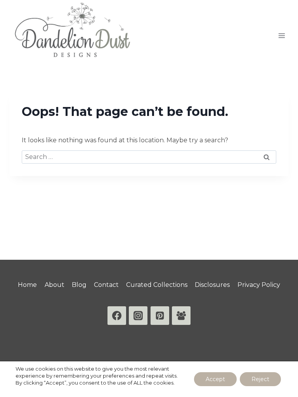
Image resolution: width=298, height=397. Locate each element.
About (54, 284)
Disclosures (212, 284)
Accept (215, 379)
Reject (260, 379)
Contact (106, 284)
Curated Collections (156, 284)
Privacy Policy (258, 284)
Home (27, 284)
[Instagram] (138, 315)
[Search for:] (149, 157)
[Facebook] (116, 315)
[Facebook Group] (181, 315)
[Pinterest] (160, 315)
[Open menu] (281, 35)
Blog (79, 284)
